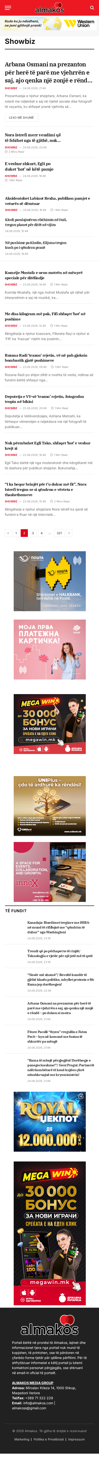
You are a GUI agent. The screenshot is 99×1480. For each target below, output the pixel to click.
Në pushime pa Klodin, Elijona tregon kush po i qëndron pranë (36, 245)
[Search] (91, 7)
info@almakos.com (38, 1403)
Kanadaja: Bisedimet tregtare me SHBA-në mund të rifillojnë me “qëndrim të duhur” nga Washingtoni (58, 927)
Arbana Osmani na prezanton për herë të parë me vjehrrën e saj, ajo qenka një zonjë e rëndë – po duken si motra (48, 76)
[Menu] (8, 7)
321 (59, 533)
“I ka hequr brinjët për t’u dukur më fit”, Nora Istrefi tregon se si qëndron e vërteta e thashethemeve (45, 489)
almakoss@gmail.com (29, 1408)
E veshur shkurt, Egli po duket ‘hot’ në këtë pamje (29, 166)
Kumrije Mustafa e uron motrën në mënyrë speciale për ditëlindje (43, 275)
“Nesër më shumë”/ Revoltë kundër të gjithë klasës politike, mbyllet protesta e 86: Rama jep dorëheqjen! (60, 980)
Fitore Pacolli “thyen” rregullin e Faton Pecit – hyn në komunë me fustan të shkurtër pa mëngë (57, 1037)
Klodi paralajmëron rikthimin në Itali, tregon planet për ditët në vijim (36, 222)
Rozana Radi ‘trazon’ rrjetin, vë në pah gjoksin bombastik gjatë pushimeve (46, 358)
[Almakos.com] (49, 7)
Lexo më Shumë (21, 117)
